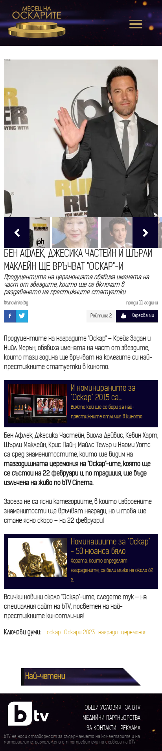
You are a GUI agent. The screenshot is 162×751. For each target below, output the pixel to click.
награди (108, 633)
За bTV (132, 708)
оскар (54, 633)
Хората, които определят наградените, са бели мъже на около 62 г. (112, 571)
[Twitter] (22, 316)
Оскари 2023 (79, 633)
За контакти (101, 729)
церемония (133, 633)
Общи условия (103, 708)
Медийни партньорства (111, 718)
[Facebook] (10, 316)
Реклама (130, 729)
